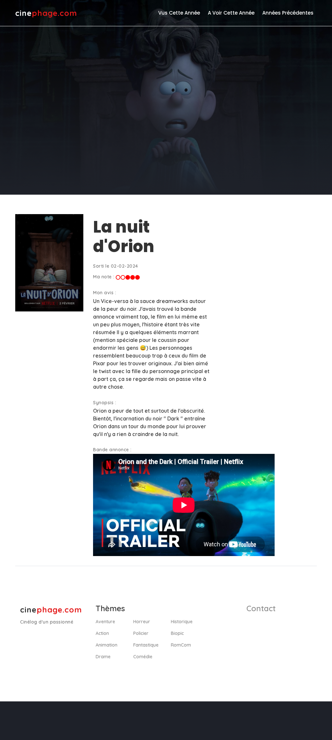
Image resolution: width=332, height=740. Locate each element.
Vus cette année (179, 12)
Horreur (141, 622)
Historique (182, 622)
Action (102, 633)
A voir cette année (231, 12)
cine (46, 13)
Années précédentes (288, 12)
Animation (106, 645)
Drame (103, 657)
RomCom (181, 645)
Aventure (105, 622)
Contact (261, 608)
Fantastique (146, 645)
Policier (140, 633)
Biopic (177, 633)
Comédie (142, 657)
